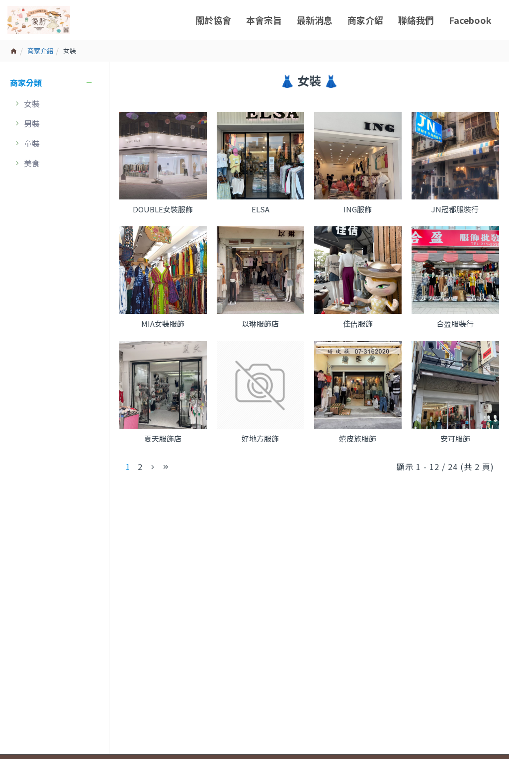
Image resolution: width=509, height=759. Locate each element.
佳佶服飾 (358, 324)
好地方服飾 (260, 439)
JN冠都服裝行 (455, 209)
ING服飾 (357, 209)
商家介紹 (40, 50)
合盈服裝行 (455, 324)
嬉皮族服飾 (357, 439)
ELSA (260, 209)
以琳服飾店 (260, 324)
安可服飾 (455, 439)
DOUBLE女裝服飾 (163, 209)
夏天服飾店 (162, 439)
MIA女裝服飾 (162, 324)
